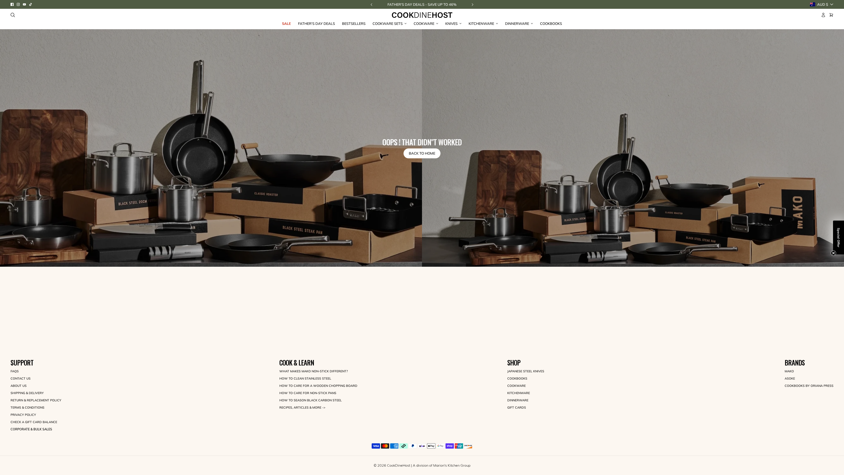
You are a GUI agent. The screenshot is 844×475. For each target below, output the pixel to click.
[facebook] (12, 4)
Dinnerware (517, 400)
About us (19, 386)
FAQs (15, 371)
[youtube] (24, 4)
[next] (472, 4)
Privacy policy (23, 415)
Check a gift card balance (34, 422)
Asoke (790, 378)
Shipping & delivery (27, 393)
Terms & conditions (27, 407)
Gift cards (516, 407)
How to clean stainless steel (305, 378)
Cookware (516, 386)
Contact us (21, 378)
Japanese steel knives (525, 371)
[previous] (371, 4)
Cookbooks (517, 378)
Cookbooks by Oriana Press (809, 386)
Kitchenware (518, 393)
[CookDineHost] (422, 15)
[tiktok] (30, 4)
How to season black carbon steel (310, 400)
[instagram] (18, 4)
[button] (838, 237)
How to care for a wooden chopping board (318, 386)
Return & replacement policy (36, 400)
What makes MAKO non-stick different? (313, 371)
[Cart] (831, 15)
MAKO (789, 371)
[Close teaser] (833, 254)
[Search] (13, 15)
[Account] (823, 15)
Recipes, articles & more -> (302, 407)
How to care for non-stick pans (307, 393)
